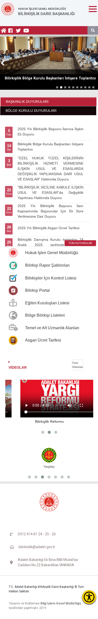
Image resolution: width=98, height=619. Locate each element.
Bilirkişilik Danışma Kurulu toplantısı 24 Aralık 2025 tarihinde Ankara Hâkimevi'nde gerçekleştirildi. (50, 244)
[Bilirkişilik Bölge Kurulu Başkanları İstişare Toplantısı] (49, 55)
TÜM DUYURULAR (80, 243)
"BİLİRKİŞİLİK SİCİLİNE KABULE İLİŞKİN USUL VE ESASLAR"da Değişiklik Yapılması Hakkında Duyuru (50, 192)
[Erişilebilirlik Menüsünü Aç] (89, 597)
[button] (2, 63)
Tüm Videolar (77, 365)
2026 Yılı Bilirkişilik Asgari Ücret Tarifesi (48, 228)
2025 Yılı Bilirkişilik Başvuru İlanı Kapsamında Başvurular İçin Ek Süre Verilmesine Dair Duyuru (50, 211)
